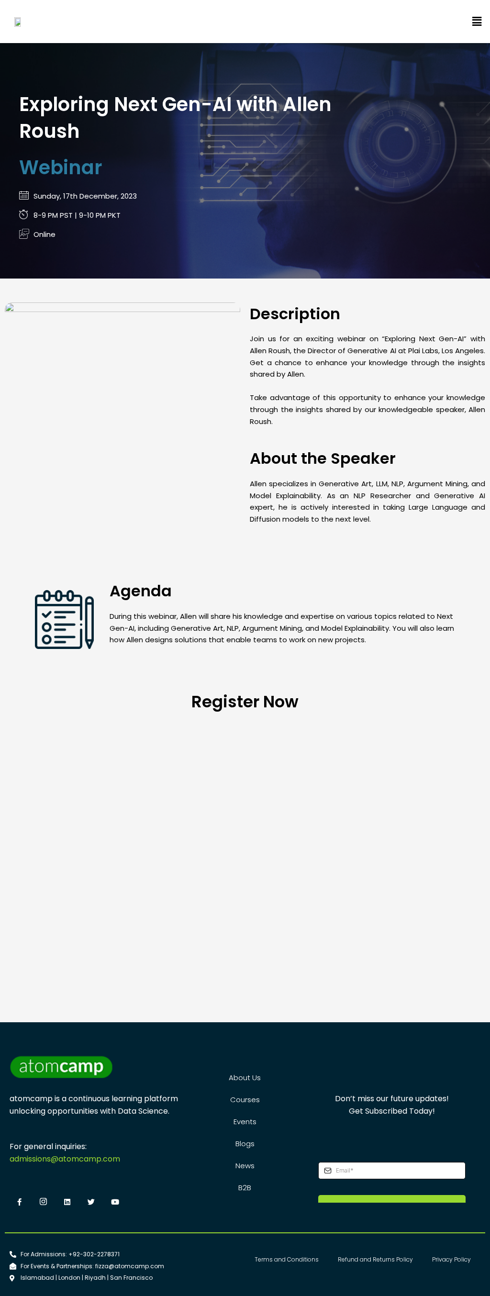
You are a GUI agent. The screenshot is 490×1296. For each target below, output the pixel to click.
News (245, 1166)
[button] (477, 21)
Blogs (245, 1144)
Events (245, 1122)
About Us (245, 1078)
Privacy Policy (451, 1259)
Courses (245, 1100)
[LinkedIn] (67, 1202)
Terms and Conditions (287, 1259)
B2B (244, 1188)
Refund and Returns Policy (375, 1259)
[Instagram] (43, 1202)
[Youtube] (114, 1202)
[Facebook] (19, 1202)
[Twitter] (90, 1202)
